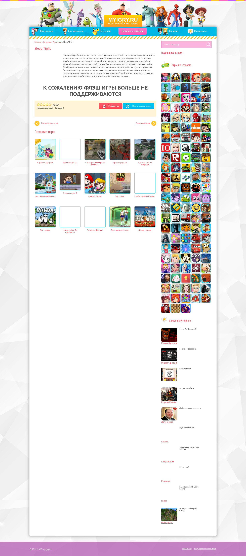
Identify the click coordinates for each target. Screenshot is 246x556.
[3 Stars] (44, 104)
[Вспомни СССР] (170, 369)
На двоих (47, 42)
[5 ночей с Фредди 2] (170, 329)
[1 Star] (38, 104)
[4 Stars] (47, 104)
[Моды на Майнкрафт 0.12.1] (170, 511)
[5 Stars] (49, 104)
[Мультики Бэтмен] (170, 428)
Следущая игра (143, 123)
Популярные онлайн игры (205, 549)
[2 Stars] (41, 104)
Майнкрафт (167, 522)
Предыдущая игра (49, 123)
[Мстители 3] (170, 467)
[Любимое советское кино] (170, 408)
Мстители (166, 481)
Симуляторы (167, 461)
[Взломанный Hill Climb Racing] (170, 489)
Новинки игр (187, 549)
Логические (167, 422)
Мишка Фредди (169, 343)
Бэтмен (165, 441)
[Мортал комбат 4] (170, 388)
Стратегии (57, 42)
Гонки (164, 501)
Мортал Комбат (169, 402)
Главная (37, 42)
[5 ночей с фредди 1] (170, 349)
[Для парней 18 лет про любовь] (170, 450)
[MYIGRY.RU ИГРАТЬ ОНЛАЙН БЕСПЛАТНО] (123, 13)
